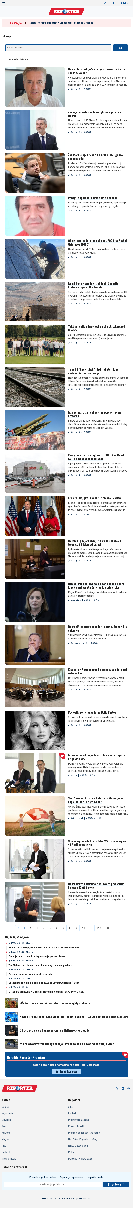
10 (83, 928)
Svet (27, 987)
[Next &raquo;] (115, 928)
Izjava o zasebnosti (78, 1145)
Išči (120, 48)
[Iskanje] (112, 3)
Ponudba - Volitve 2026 (80, 1158)
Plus (4, 1145)
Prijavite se (114, 1184)
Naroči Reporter (68, 1072)
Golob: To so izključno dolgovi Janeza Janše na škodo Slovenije (61, 22)
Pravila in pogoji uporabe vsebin (84, 1132)
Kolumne (6, 1132)
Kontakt (72, 1113)
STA (72, 89)
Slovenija (29, 943)
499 (99, 928)
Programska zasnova (78, 1119)
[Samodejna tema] (105, 3)
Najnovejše (7, 1113)
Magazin (29, 978)
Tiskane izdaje (9, 1158)
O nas (71, 1106)
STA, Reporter (75, 643)
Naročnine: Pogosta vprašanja (83, 1139)
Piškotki (72, 1152)
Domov (5, 1106)
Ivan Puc (74, 775)
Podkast (6, 1152)
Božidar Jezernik (77, 818)
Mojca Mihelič (76, 600)
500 (107, 928)
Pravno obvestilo (76, 1126)
